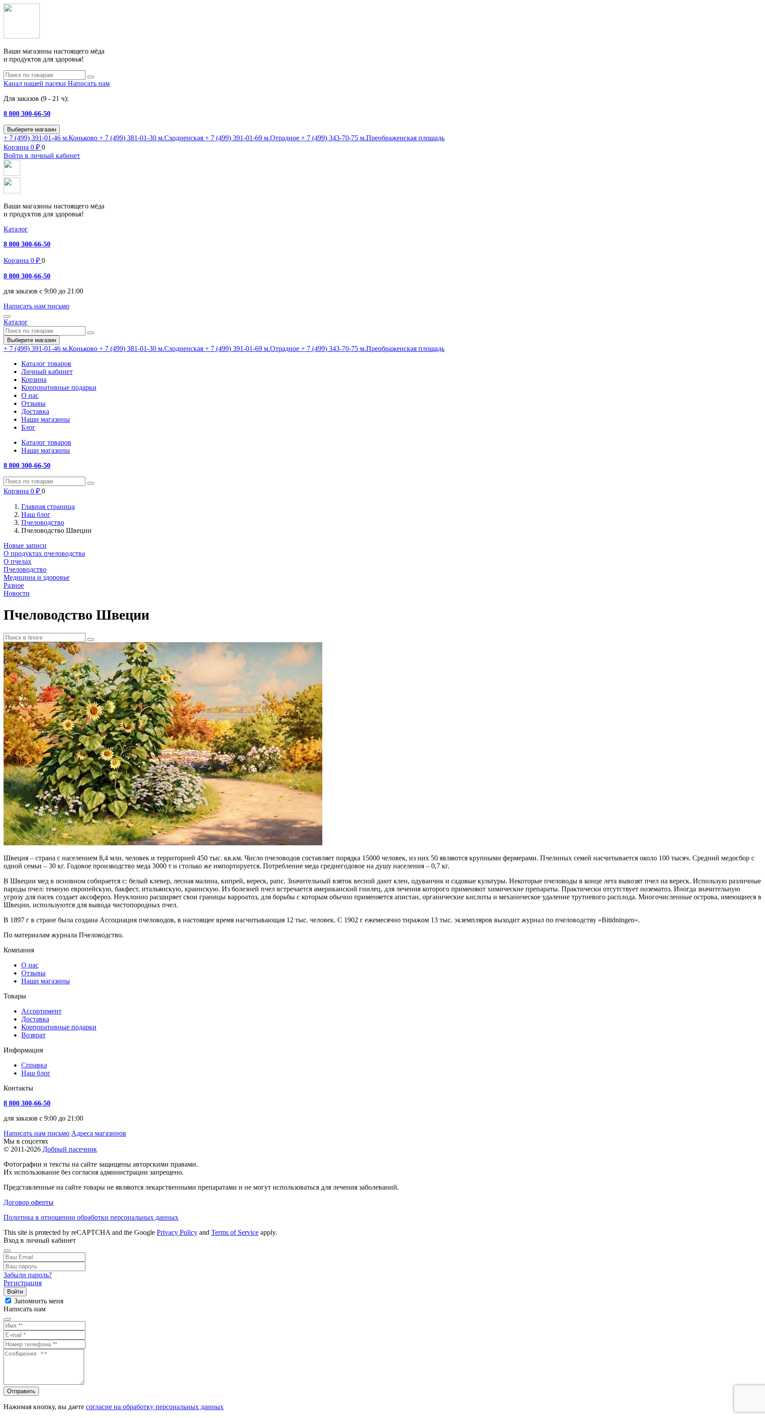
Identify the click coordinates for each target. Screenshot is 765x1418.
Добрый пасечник (69, 1149)
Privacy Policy (177, 1232)
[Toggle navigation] (7, 316)
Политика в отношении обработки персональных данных (91, 1217)
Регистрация (23, 1283)
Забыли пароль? (28, 1275)
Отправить (21, 1391)
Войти (15, 1291)
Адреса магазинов (98, 1133)
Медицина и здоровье (37, 577)
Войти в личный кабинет (42, 155)
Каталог (16, 229)
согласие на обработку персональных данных (155, 1406)
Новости (17, 593)
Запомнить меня (38, 1301)
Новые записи (25, 545)
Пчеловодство (25, 569)
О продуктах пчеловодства (44, 553)
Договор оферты (29, 1202)
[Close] (7, 1250)
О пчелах (17, 561)
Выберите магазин (31, 129)
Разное (14, 585)
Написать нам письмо (37, 1133)
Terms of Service (235, 1232)
